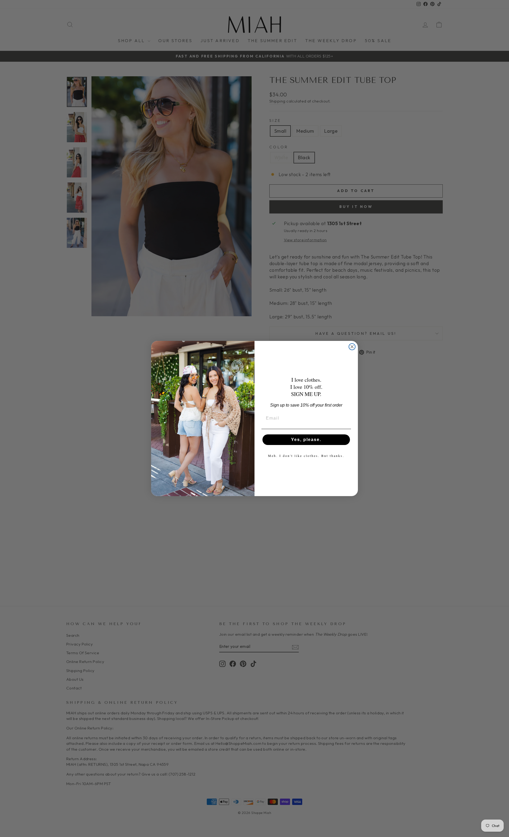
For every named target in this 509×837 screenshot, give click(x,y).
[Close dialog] (352, 347)
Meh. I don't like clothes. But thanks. (306, 455)
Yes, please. (306, 439)
